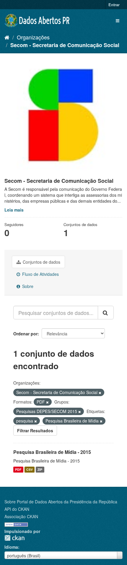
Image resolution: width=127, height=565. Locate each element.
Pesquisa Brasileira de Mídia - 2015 (52, 452)
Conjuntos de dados (41, 262)
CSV (29, 469)
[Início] (6, 37)
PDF (18, 469)
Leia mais (14, 210)
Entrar (114, 4)
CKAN (14, 538)
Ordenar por (25, 334)
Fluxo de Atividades (40, 274)
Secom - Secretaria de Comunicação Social (64, 45)
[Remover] (100, 392)
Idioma (11, 547)
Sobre (27, 286)
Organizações (33, 37)
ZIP (40, 469)
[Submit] (106, 312)
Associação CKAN (21, 516)
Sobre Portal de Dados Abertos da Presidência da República (60, 502)
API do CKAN (16, 509)
